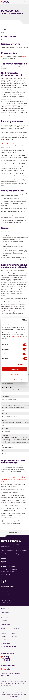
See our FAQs (5, 594)
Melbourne (4, 639)
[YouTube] (9, 647)
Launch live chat (5, 574)
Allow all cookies (14, 369)
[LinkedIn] (7, 647)
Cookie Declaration (16, 336)
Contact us (4, 620)
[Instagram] (4, 647)
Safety (8, 675)
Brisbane (3, 633)
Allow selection (15, 374)
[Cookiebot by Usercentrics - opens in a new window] (20, 320)
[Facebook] (2, 647)
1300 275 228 (7, 602)
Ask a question (6, 600)
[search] (24, 2)
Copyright (11, 673)
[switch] (25, 349)
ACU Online (14, 636)
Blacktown (3, 631)
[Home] (7, 3)
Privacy (3, 675)
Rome (13, 631)
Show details (21, 364)
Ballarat (3, 628)
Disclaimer (17, 673)
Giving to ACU (4, 617)
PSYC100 (3, 56)
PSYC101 (24, 56)
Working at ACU (5, 615)
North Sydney (15, 628)
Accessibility (4, 673)
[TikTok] (12, 647)
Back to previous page (15, 532)
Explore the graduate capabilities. (9, 143)
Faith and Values (5, 612)
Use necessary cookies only (14, 379)
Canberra (3, 636)
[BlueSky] (15, 647)
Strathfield (14, 633)
